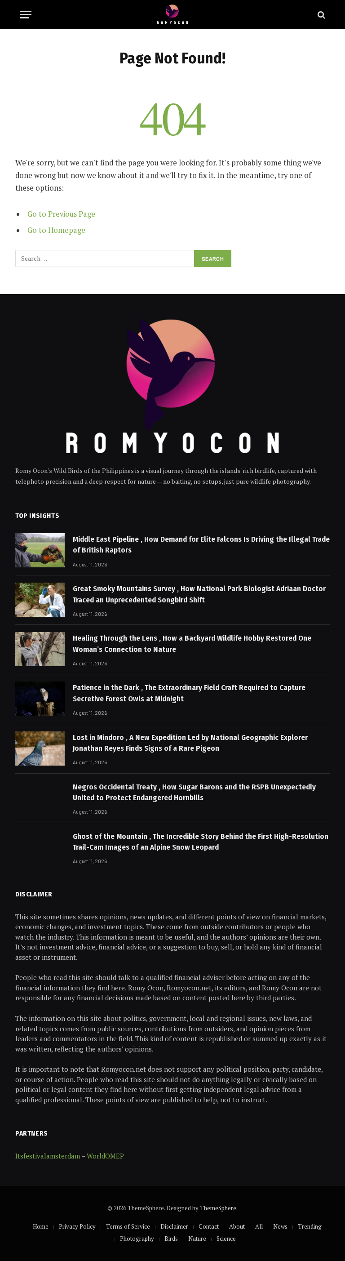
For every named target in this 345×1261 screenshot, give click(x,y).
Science (226, 1238)
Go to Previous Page (61, 214)
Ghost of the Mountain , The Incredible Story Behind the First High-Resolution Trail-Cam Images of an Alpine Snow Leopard (200, 842)
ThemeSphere (218, 1208)
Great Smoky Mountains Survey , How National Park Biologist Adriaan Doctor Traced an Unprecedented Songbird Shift (199, 594)
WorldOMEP (105, 1155)
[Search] (320, 14)
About (237, 1226)
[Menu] (25, 14)
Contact (209, 1226)
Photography (137, 1238)
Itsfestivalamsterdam (47, 1155)
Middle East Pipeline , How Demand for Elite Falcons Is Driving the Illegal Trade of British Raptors (201, 545)
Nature (197, 1238)
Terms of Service (128, 1226)
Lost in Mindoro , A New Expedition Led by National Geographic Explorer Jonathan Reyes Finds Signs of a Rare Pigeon (190, 743)
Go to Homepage (56, 230)
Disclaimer (174, 1226)
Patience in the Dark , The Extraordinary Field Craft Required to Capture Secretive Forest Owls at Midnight (189, 693)
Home (41, 1226)
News (280, 1226)
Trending (310, 1226)
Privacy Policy (77, 1226)
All (259, 1226)
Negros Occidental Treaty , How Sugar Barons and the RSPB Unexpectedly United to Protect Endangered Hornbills (194, 792)
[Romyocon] (173, 14)
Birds (171, 1238)
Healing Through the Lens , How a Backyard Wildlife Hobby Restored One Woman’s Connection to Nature (192, 643)
